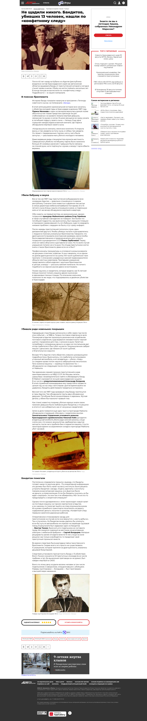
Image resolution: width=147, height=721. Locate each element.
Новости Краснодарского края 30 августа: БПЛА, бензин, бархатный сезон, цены (108, 57)
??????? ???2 (96, 149)
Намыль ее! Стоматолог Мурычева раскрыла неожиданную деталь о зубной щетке (112, 140)
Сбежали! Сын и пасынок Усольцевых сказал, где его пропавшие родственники (113, 133)
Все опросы (108, 41)
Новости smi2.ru (28, 675)
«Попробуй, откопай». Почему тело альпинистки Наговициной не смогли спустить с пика (112, 126)
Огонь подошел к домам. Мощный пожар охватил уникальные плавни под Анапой (108, 65)
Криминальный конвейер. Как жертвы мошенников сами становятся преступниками (108, 74)
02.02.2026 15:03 (26, 9)
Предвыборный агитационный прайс (74, 684)
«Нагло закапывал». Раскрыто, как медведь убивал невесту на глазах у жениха (112, 119)
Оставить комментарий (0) (73, 622)
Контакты (55, 684)
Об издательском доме (45, 682)
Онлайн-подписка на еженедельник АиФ (105, 682)
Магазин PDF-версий (82, 682)
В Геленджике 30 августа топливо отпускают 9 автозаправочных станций (108, 91)
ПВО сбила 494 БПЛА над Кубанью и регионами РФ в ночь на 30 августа (108, 83)
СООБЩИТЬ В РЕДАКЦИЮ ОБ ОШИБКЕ (101, 684)
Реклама (69, 682)
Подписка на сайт (43, 684)
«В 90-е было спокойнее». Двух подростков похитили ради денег (111, 111)
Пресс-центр (60, 682)
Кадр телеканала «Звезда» (30, 71)
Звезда (66, 103)
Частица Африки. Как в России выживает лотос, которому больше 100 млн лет (112, 104)
